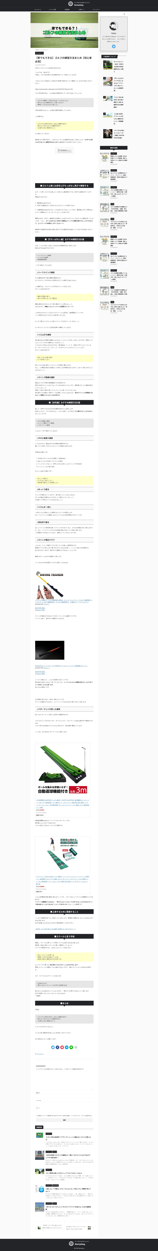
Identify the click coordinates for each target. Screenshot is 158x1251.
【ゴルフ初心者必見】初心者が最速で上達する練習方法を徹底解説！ (118, 102)
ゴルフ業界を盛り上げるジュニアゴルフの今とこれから (64, 1173)
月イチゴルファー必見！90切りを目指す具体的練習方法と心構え (119, 66)
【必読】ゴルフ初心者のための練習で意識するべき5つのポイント (55, 929)
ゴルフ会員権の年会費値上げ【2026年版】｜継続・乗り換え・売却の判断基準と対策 (119, 209)
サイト (38, 1108)
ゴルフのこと (37, 9)
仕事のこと (82, 9)
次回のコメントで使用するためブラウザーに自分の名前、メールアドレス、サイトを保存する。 (65, 1115)
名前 (38, 1093)
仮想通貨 (67, 9)
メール (38, 1100)
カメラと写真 (52, 9)
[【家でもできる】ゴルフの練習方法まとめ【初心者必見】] (66, 1047)
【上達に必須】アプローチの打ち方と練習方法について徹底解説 (118, 119)
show (69, 150)
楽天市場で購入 (40, 608)
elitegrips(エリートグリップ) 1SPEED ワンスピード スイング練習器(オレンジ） (61, 666)
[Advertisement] (64, 168)
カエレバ (47, 604)
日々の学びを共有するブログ (82, 1241)
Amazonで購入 (40, 610)
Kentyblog (78, 5)
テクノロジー (96, 9)
